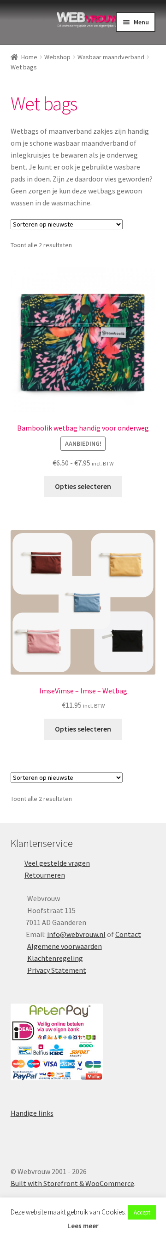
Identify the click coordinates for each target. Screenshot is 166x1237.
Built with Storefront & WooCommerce (72, 1183)
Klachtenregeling (55, 958)
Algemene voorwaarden (64, 946)
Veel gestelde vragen (57, 863)
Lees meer (83, 1225)
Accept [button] (142, 1212)
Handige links (32, 1113)
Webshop (57, 57)
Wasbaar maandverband (110, 57)
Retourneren (44, 875)
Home (29, 57)
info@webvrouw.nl (76, 934)
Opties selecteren (83, 486)
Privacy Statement (56, 970)
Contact (128, 934)
